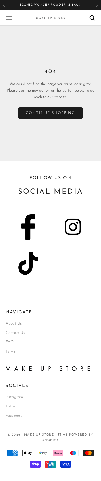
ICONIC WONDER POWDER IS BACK (50, 4)
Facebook (14, 416)
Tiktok (10, 406)
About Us (14, 324)
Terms (10, 352)
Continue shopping (50, 113)
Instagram (14, 397)
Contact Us (15, 333)
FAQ (10, 342)
